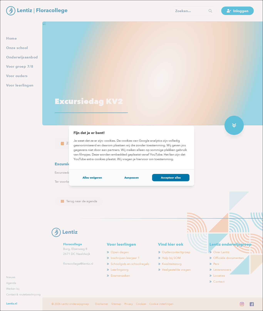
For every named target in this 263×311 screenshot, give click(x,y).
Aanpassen (131, 177)
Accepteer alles (171, 177)
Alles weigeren (92, 177)
